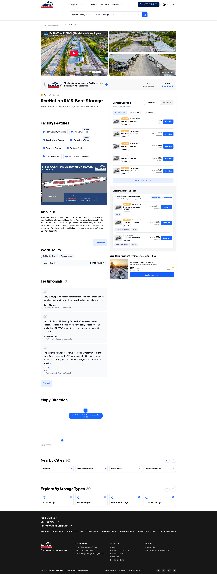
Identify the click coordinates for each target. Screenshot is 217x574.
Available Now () (152, 102)
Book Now (168, 122)
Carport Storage (127, 531)
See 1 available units (152, 275)
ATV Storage (58, 531)
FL (45, 25)
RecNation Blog (117, 553)
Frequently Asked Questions (157, 550)
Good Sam (114, 556)
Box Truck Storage (75, 531)
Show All (46, 383)
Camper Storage (109, 531)
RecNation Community (119, 550)
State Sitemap (135, 570)
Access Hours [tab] (66, 256)
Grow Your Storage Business (87, 547)
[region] (74, 425)
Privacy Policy (110, 570)
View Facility (167, 198)
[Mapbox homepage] (46, 445)
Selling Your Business (84, 550)
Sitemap (122, 570)
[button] (85, 410)
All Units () (167, 102)
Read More (47, 368)
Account (170, 4)
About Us (114, 547)
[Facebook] (174, 570)
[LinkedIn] (163, 570)
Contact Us (150, 547)
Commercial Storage (167, 531)
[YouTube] (158, 570)
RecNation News (117, 560)
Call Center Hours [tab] (49, 256)
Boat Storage (92, 531)
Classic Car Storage (146, 531)
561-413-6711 (92, 106)
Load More (100, 242)
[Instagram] (169, 570)
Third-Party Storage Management (89, 553)
